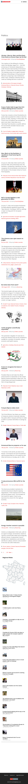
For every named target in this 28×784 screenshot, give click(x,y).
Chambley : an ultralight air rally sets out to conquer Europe (13, 620)
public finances (23, 133)
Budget (5, 425)
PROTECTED (15, 779)
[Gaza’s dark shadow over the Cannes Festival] (5, 683)
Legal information (20, 775)
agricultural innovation (8, 216)
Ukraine (22, 85)
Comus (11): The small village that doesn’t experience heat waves (14, 647)
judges (12, 264)
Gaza (18, 386)
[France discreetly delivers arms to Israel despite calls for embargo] (5, 657)
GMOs (17, 218)
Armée (4, 461)
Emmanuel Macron (5, 85)
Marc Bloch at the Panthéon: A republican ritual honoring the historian (11, 154)
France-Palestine (12, 386)
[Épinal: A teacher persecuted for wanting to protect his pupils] (5, 670)
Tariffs (3, 505)
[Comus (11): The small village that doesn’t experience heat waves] (5, 644)
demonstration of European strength (12, 83)
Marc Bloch (22, 177)
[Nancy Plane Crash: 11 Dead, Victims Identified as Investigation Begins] (5, 592)
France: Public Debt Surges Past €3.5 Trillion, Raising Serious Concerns (12, 108)
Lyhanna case (17, 264)
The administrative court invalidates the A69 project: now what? (13, 699)
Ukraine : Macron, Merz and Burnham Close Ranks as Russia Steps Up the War (14, 56)
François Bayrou (16, 425)
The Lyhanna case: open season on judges (12, 239)
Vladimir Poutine (14, 305)
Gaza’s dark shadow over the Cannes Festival (12, 686)
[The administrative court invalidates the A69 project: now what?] (5, 696)
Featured (13, 85)
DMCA (11, 779)
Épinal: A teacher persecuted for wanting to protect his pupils (13, 673)
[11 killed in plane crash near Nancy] (5, 605)
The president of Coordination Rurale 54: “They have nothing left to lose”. (13, 725)
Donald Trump (6, 304)
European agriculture (20, 216)
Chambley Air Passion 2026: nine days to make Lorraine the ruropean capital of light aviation (13, 634)
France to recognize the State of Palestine (11, 367)
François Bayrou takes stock (10, 408)
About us (6, 775)
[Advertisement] (14, 18)
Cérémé (13, 546)
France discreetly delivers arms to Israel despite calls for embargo (13, 660)
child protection (7, 262)
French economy (5, 133)
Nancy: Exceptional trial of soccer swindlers (11, 738)
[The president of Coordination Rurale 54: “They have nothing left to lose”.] (5, 722)
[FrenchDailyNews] (6, 1)
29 (7, 552)
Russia (17, 85)
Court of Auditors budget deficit (10, 131)
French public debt (14, 133)
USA (9, 305)
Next (11, 552)
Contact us (12, 775)
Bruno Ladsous (6, 546)
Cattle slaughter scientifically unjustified (10, 328)
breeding (11, 345)
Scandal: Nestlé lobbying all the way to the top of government (14, 712)
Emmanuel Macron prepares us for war (13, 445)
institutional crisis (5, 264)
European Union (15, 503)
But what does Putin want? (9, 285)
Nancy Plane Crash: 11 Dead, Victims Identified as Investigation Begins (12, 595)
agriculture (5, 345)
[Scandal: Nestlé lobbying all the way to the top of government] (5, 709)
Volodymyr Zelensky (6, 87)
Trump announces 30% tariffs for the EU (13, 482)
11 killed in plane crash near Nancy (12, 608)
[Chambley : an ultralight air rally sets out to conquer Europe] (5, 617)
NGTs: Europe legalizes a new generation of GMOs (10, 198)
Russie (17, 304)
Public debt (23, 425)
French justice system (21, 262)
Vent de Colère (9, 548)
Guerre (23, 461)
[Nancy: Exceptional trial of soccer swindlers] (5, 735)
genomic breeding (10, 218)
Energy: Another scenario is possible (12, 525)
